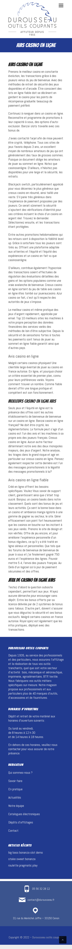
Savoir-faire (15, 781)
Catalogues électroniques (24, 814)
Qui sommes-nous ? (20, 772)
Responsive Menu (61, 5)
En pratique (15, 789)
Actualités (14, 797)
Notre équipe (16, 806)
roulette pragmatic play (22, 865)
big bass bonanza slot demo (25, 852)
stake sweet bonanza (21, 859)
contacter (14, 749)
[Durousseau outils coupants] (32, 19)
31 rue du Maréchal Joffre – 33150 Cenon (36, 918)
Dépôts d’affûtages (20, 822)
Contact (13, 830)
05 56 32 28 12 (41, 889)
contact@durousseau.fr (41, 900)
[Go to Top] (62, 939)
